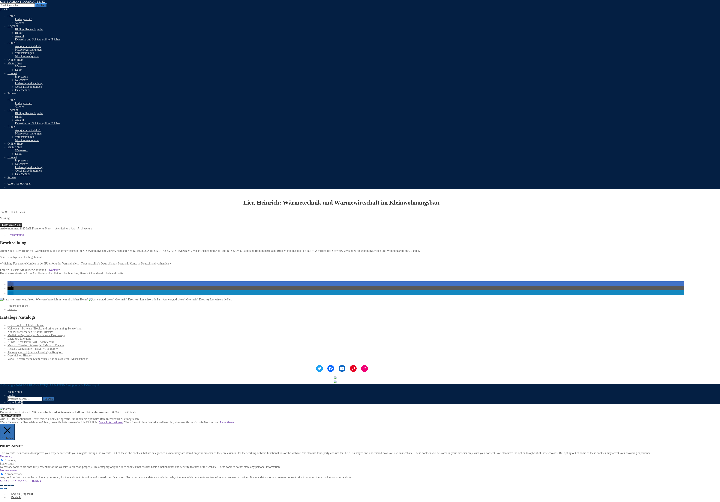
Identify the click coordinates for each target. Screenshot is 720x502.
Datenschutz (22, 90)
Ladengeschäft (23, 19)
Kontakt (12, 73)
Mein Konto (15, 63)
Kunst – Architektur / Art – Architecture (68, 228)
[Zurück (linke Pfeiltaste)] (1, 488)
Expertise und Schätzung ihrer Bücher (37, 39)
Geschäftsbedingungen (28, 86)
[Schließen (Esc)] (12, 485)
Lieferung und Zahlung (29, 83)
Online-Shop (15, 59)
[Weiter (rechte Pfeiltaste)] (5, 488)
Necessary (10, 460)
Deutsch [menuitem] (12, 309)
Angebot (13, 26)
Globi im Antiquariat (27, 56)
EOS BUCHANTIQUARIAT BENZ (22, 1)
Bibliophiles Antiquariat (29, 29)
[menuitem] (18, 305)
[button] (11, 284)
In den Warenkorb (11, 224)
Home (11, 15)
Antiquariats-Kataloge (28, 46)
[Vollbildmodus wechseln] (5, 485)
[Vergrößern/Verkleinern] (1, 485)
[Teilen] (9, 485)
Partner (12, 93)
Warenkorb (21, 66)
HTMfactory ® (90, 385)
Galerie (19, 22)
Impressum (21, 76)
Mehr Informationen (111, 422)
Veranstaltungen (24, 53)
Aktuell (12, 42)
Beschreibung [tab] (16, 234)
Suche (11, 395)
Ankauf (19, 36)
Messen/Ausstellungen (28, 49)
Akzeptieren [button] (226, 422)
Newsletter (21, 79)
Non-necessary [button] (9, 470)
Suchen (41, 5)
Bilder (18, 32)
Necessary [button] (6, 456)
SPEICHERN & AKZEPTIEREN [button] (20, 480)
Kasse (18, 69)
